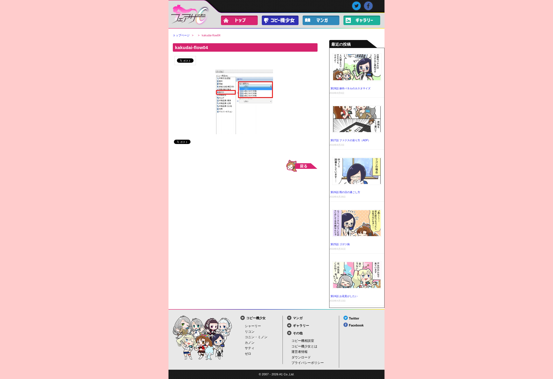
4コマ (323, 21)
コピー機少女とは (304, 346)
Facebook (356, 325)
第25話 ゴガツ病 (340, 244)
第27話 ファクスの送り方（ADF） (350, 140)
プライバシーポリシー (307, 363)
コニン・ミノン (256, 337)
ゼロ (248, 353)
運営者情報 (299, 351)
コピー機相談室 (302, 340)
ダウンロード (301, 357)
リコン (249, 331)
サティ (249, 348)
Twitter (354, 318)
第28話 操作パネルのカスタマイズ (350, 88)
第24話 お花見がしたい (344, 296)
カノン (249, 342)
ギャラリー (364, 21)
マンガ (298, 318)
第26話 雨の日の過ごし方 (345, 192)
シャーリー (253, 326)
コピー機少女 (282, 21)
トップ (241, 21)
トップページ (181, 35)
